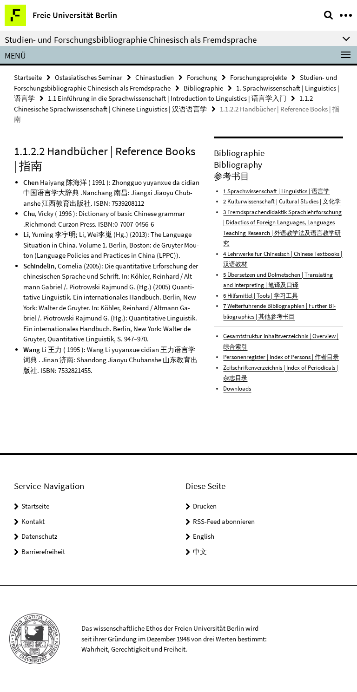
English (203, 536)
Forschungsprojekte (258, 77)
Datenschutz (39, 536)
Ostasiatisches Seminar (88, 77)
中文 (200, 551)
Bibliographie (203, 88)
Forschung (202, 77)
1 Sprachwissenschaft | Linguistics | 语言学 (276, 191)
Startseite (28, 77)
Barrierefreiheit (43, 551)
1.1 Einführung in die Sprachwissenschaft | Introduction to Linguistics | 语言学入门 (167, 98)
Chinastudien (154, 77)
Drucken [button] (205, 506)
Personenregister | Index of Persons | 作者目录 (281, 357)
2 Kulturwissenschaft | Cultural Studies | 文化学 (282, 201)
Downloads (237, 388)
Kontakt (33, 521)
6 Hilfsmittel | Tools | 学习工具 (260, 296)
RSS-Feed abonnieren (224, 521)
